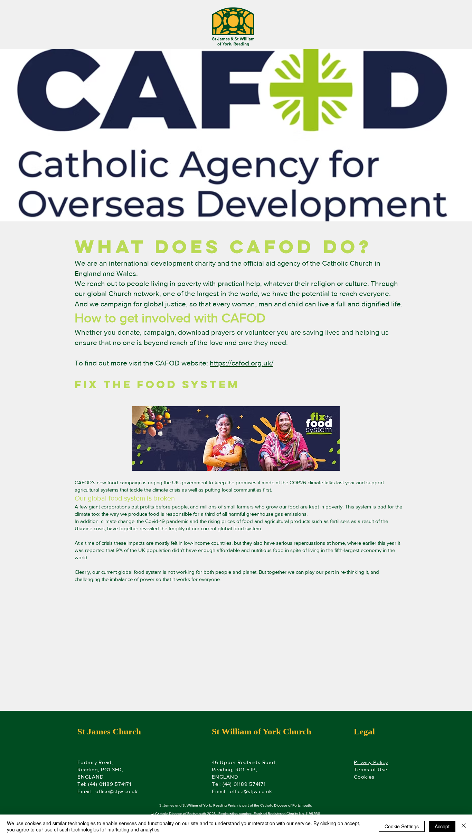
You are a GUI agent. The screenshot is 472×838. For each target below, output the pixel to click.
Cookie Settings (402, 826)
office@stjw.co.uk (116, 791)
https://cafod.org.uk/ (241, 363)
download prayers (206, 332)
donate (128, 332)
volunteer (260, 332)
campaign (158, 332)
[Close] (464, 826)
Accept (442, 826)
